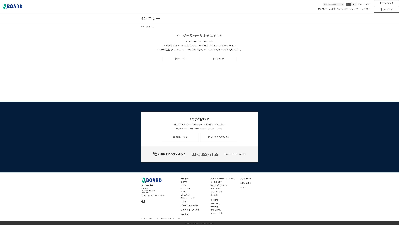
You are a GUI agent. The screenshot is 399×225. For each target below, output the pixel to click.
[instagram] (143, 201)
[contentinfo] (199, 198)
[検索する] (342, 4)
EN (353, 4)
